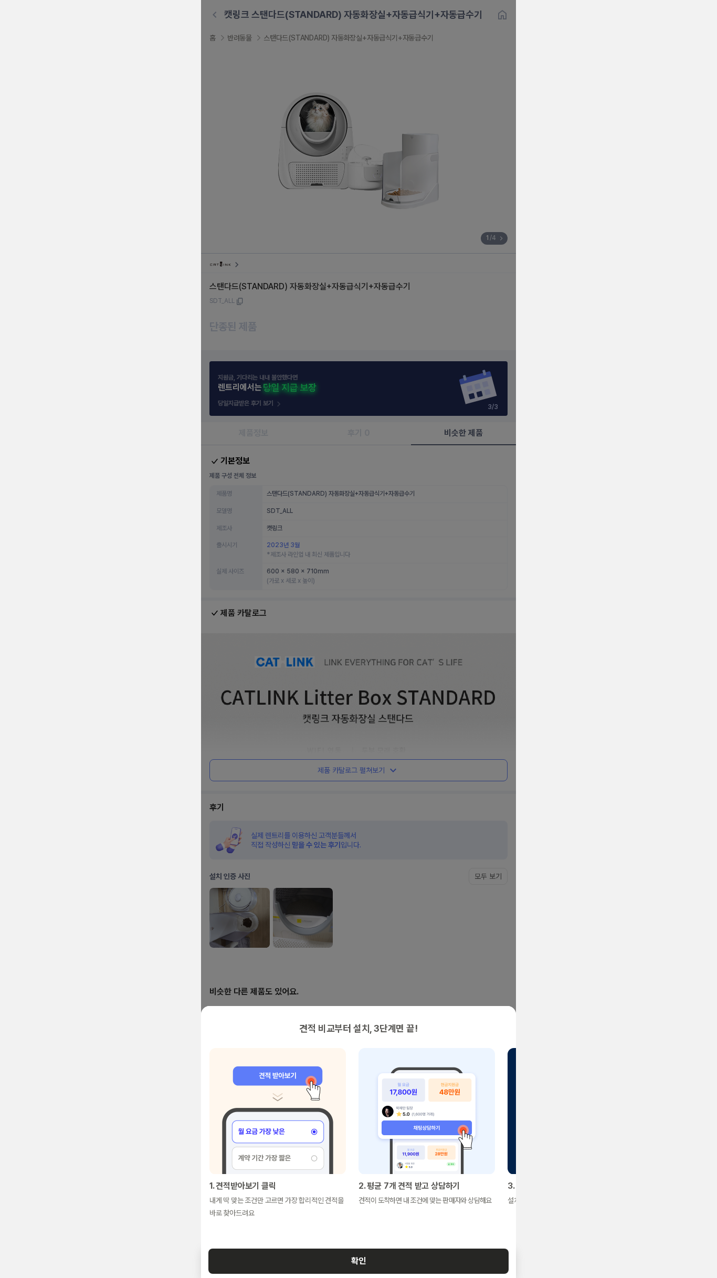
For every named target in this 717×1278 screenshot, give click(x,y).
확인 (358, 1261)
